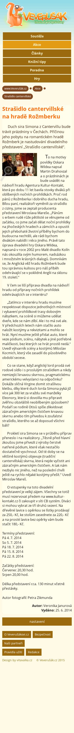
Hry (37, 78)
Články (37, 53)
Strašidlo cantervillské (17, 96)
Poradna (37, 70)
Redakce (33, 652)
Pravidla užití (13, 652)
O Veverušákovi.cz (16, 634)
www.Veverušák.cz (15, 88)
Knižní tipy (37, 61)
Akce (37, 44)
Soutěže (37, 36)
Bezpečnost (43, 634)
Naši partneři (13, 643)
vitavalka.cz (24, 660)
